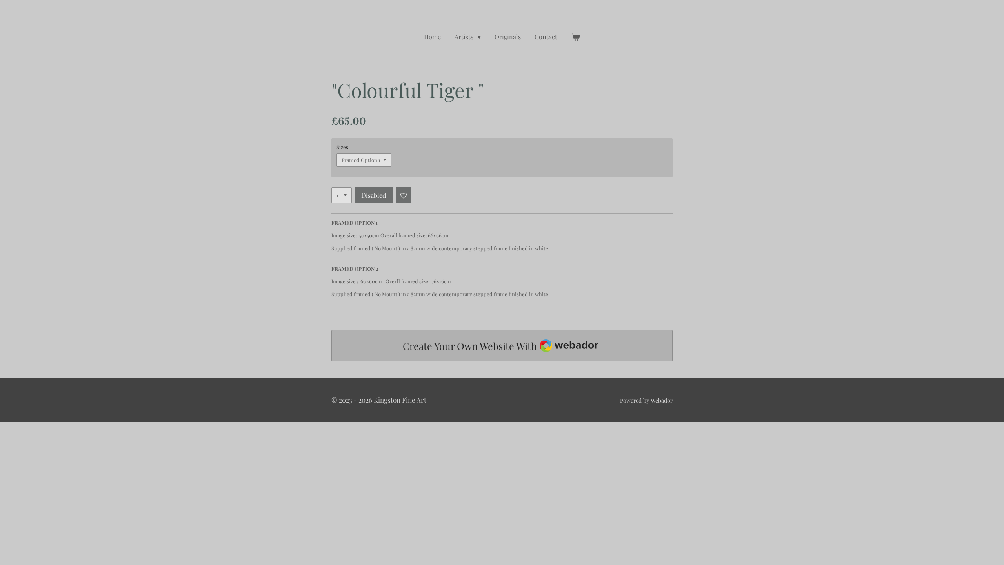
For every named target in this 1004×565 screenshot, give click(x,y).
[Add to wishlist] (404, 195)
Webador (662, 400)
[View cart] (575, 37)
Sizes (342, 147)
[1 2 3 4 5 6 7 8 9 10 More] (341, 195)
